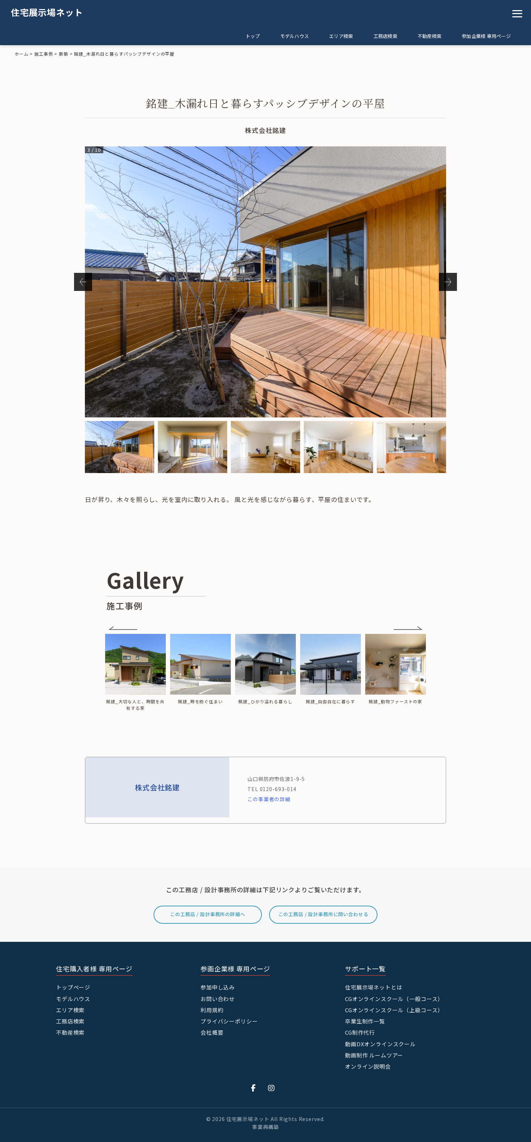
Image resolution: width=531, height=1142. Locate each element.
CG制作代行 (360, 1032)
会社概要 (211, 1032)
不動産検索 (429, 36)
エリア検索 (341, 36)
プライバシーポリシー (229, 1021)
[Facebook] (253, 1087)
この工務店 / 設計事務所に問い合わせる (323, 914)
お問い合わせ (217, 999)
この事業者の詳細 (268, 799)
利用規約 (211, 1010)
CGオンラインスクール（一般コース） (394, 999)
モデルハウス (294, 36)
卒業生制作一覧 (365, 1021)
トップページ (73, 987)
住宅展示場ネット (47, 12)
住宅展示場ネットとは (373, 987)
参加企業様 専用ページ (486, 36)
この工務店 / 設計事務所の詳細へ (207, 914)
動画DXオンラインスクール (380, 1044)
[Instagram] (271, 1087)
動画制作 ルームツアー (374, 1055)
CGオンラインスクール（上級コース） (394, 1010)
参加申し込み (217, 987)
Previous (83, 282)
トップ (253, 36)
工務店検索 (385, 36)
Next (448, 282)
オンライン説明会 (368, 1066)
